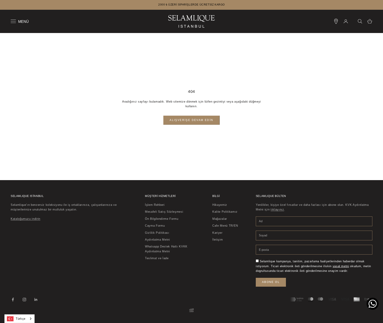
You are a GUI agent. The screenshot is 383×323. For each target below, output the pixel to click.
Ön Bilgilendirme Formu (161, 218)
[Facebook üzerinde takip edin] (13, 299)
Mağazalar (219, 218)
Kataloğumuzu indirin (25, 218)
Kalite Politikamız (225, 211)
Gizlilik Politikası (157, 232)
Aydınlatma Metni (157, 239)
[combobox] (19, 318)
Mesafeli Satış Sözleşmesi (164, 211)
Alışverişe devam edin (191, 120)
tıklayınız (277, 209)
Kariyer (217, 232)
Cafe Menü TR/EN (225, 225)
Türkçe (20, 318)
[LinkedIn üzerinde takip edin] (36, 299)
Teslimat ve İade (156, 258)
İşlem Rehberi (154, 204)
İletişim (217, 239)
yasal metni (341, 266)
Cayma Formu (155, 225)
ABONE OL (271, 282)
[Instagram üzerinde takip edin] (24, 299)
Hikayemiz (219, 204)
